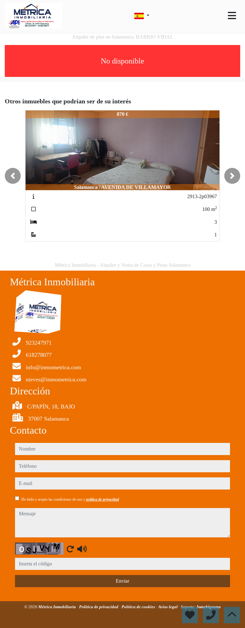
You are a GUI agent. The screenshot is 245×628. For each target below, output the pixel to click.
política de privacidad (102, 499)
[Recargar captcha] (70, 548)
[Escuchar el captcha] (82, 548)
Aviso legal (168, 606)
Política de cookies (139, 606)
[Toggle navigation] (232, 16)
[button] (13, 176)
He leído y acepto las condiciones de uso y (70, 499)
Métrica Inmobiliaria (57, 606)
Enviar (122, 581)
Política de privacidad (99, 606)
